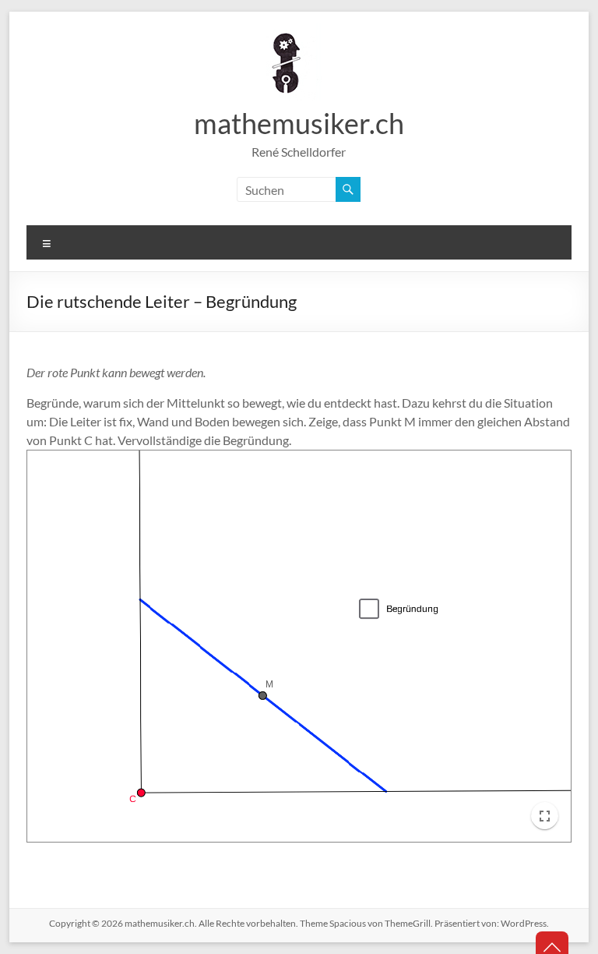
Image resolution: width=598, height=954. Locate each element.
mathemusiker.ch (299, 123)
